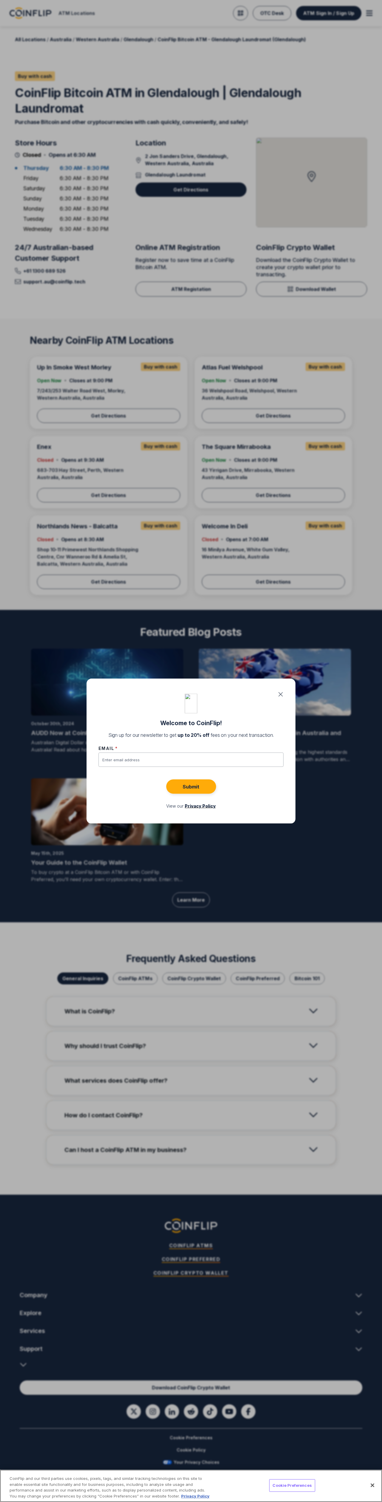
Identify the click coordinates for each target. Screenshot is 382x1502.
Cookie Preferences (292, 1485)
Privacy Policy (195, 1495)
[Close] (372, 1485)
